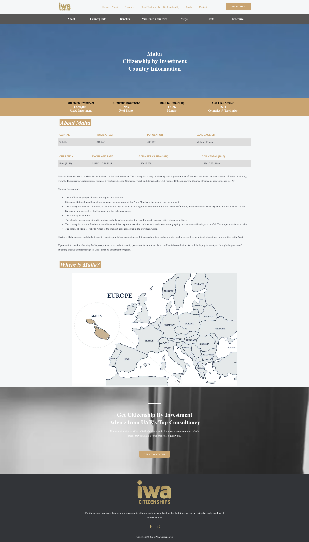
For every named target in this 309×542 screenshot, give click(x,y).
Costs (211, 19)
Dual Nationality (171, 7)
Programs (129, 7)
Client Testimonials (150, 7)
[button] (238, 6)
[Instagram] (158, 526)
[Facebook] (150, 526)
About (115, 7)
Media (189, 7)
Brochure (237, 19)
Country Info (98, 19)
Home (105, 7)
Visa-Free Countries (154, 19)
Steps (184, 19)
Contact (203, 7)
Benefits (125, 19)
